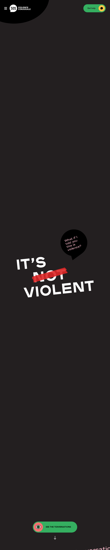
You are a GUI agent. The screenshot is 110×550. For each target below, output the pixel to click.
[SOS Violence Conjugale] (20, 8)
